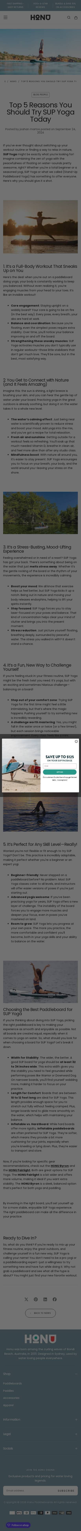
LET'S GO (60, 772)
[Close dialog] (76, 741)
